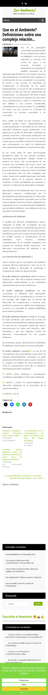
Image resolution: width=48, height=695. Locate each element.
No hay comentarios (22, 44)
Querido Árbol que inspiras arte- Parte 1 (27, 478)
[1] (32, 239)
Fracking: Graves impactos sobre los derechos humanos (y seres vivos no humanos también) (12, 455)
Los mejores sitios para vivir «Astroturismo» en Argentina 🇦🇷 (19, 561)
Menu (6, 20)
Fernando (12, 660)
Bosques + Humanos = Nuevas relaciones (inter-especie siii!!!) (12, 433)
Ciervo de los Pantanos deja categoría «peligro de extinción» (22, 570)
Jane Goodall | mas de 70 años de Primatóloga (19, 584)
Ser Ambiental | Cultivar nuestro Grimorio (23, 577)
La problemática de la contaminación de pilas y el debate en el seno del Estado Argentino (33, 436)
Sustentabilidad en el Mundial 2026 (20, 554)
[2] (32, 257)
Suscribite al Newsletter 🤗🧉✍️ (23, 617)
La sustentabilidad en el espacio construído (21, 476)
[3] (30, 351)
